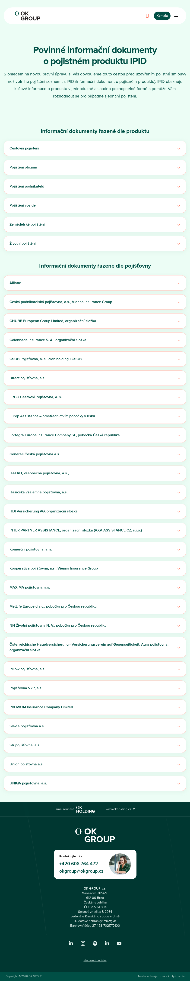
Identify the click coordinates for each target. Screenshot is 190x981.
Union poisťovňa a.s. (27, 764)
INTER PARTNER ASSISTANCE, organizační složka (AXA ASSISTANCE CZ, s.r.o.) (76, 530)
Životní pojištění (23, 243)
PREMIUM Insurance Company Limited (41, 707)
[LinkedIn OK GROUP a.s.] (71, 943)
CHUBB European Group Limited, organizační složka (53, 321)
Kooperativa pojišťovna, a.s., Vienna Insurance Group (54, 568)
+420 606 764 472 (78, 864)
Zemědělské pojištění (27, 224)
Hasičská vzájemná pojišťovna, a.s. (39, 492)
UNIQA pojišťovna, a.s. (28, 783)
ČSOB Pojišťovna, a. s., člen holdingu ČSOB (46, 359)
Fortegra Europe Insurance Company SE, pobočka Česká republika (65, 435)
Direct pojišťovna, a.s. (27, 378)
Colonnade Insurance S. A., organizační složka (48, 340)
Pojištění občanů (23, 167)
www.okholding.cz (118, 809)
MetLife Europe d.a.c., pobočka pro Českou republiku (53, 606)
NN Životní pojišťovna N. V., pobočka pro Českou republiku (58, 625)
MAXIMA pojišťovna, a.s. (30, 587)
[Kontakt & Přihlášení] (177, 15)
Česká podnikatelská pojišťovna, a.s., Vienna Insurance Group (61, 302)
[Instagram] (83, 943)
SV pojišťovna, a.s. (25, 745)
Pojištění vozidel (23, 205)
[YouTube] (119, 943)
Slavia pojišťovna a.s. (27, 726)
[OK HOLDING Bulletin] (95, 943)
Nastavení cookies (95, 960)
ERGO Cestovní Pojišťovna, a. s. (36, 397)
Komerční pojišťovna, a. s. (31, 549)
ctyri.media (177, 976)
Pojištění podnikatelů (27, 186)
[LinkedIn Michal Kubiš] (107, 943)
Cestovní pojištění (24, 148)
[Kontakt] (147, 16)
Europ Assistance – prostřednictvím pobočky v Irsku (52, 416)
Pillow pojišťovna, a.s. (27, 669)
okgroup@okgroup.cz (81, 871)
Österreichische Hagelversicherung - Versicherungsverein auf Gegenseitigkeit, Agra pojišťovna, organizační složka (89, 647)
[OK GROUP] (27, 15)
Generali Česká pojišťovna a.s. (35, 454)
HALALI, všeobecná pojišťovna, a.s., (39, 473)
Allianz (15, 283)
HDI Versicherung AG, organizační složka (44, 511)
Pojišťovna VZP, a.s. (26, 688)
